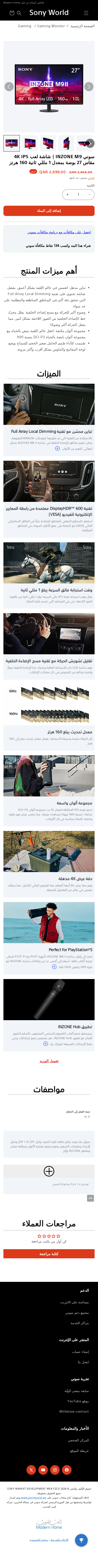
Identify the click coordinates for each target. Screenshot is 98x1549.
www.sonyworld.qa (33, 1497)
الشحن (91, 178)
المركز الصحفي (78, 1440)
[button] (86, 13)
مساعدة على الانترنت (74, 1302)
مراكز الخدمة (80, 1323)
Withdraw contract (74, 1411)
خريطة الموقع (79, 1451)
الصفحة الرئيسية (83, 26)
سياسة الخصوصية (39, 1540)
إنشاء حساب (80, 1352)
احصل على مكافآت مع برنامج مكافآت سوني (59, 232)
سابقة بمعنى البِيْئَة (76, 1391)
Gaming (24, 26)
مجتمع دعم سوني (77, 1313)
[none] (11, 143)
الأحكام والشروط (59, 1540)
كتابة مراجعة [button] (49, 1253)
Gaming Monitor (51, 26)
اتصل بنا (83, 1362)
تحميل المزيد (49, 1060)
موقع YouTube (78, 1401)
